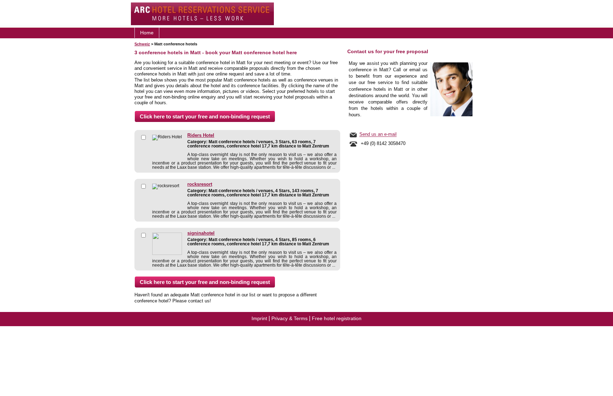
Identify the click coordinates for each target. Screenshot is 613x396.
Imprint (259, 318)
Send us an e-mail (378, 134)
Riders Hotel (200, 135)
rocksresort (199, 184)
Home (147, 32)
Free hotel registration (336, 318)
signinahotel (201, 233)
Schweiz (142, 44)
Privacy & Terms (289, 318)
